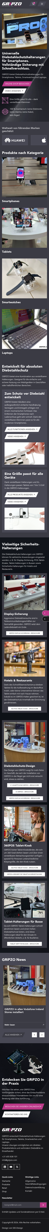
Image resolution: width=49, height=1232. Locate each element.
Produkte (6, 1184)
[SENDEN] (43, 1204)
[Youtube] (11, 1167)
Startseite (6, 1181)
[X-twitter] (17, 1167)
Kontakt (28, 1191)
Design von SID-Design (12, 1228)
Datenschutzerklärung (35, 1187)
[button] (24, 1024)
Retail (4, 1188)
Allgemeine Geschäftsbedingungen (35, 1182)
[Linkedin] (5, 1167)
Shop (4, 1191)
